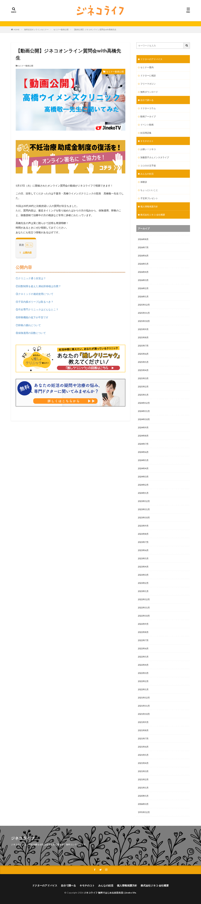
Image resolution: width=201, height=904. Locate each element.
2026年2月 (143, 288)
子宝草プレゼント (149, 198)
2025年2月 (143, 386)
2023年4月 (143, 566)
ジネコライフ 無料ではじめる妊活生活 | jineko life (110, 892)
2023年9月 (143, 525)
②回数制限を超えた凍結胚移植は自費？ (38, 286)
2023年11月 (144, 509)
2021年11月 (144, 705)
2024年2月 (143, 484)
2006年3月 (143, 804)
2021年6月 (143, 746)
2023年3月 (143, 574)
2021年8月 (143, 730)
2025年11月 (144, 313)
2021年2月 (143, 779)
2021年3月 (143, 771)
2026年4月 (143, 272)
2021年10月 (144, 714)
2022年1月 (143, 689)
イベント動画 (147, 124)
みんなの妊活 (147, 173)
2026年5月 (143, 263)
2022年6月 (143, 648)
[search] (187, 45)
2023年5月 (143, 558)
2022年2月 (143, 681)
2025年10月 (144, 321)
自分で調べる (147, 100)
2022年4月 (143, 664)
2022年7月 (143, 640)
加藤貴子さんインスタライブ (154, 157)
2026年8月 (143, 239)
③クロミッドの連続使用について (34, 293)
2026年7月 (143, 247)
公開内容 (25, 252)
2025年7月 (143, 345)
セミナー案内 (147, 67)
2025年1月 (143, 394)
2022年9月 (143, 624)
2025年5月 (143, 362)
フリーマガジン (148, 83)
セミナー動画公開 (60, 29)
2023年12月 (144, 501)
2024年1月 (143, 493)
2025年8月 (143, 337)
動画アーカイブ (148, 116)
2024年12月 (144, 403)
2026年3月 (143, 280)
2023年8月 (143, 534)
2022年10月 (144, 615)
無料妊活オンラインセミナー (36, 29)
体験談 (143, 182)
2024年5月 (143, 460)
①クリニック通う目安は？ (31, 278)
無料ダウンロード (149, 92)
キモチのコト (147, 141)
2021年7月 (143, 738)
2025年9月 (143, 329)
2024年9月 (143, 427)
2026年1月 (143, 296)
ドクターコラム (148, 108)
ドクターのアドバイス (151, 59)
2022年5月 (143, 656)
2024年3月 (143, 476)
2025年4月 (143, 370)
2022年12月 (144, 599)
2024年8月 (143, 435)
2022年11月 (144, 607)
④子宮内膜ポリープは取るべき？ (34, 301)
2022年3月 (143, 673)
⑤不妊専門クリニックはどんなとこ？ (37, 309)
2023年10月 (144, 517)
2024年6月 (143, 452)
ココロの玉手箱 (148, 165)
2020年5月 (143, 795)
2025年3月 (143, 378)
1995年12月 (144, 812)
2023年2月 (143, 583)
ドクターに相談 (148, 75)
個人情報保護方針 (149, 206)
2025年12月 (144, 304)
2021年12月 (144, 697)
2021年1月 (143, 787)
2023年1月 (143, 591)
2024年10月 (144, 419)
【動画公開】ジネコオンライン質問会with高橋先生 (94, 29)
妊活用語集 (145, 132)
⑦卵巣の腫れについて (28, 325)
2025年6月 (143, 353)
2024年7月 (143, 443)
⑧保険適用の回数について (31, 332)
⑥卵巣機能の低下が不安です (32, 317)
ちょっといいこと (149, 190)
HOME (16, 29)
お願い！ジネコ (148, 149)
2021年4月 (143, 763)
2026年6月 (143, 255)
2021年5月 (143, 755)
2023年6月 (143, 550)
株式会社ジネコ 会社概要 (152, 214)
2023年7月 (143, 542)
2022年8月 (143, 632)
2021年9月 (143, 722)
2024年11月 (144, 411)
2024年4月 (143, 468)
